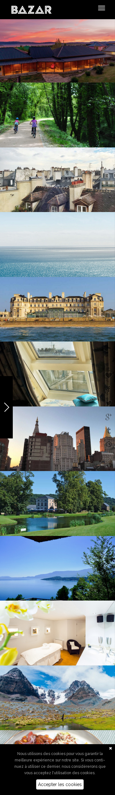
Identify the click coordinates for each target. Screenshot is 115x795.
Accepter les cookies (60, 784)
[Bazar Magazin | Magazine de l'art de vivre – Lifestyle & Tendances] (31, 9)
